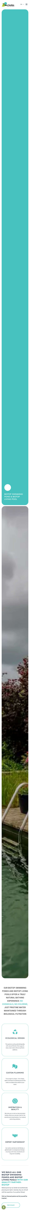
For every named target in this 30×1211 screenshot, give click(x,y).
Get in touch (10, 1205)
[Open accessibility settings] (4, 1207)
